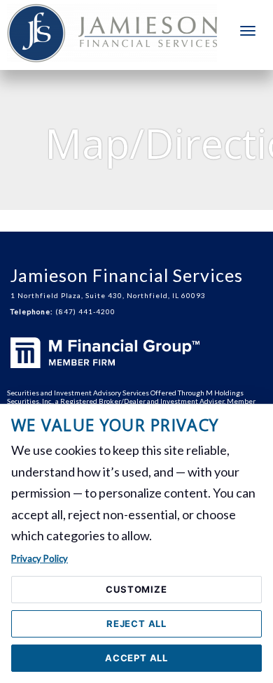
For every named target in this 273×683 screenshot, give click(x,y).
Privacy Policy (39, 558)
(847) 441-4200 (85, 311)
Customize (136, 589)
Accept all (136, 657)
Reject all (136, 623)
